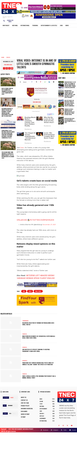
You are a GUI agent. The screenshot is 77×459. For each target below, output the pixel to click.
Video (22, 147)
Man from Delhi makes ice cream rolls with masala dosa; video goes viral (38, 337)
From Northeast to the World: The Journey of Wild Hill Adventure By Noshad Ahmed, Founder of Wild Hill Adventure (70, 84)
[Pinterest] (40, 82)
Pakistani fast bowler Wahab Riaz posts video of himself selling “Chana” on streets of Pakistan (38, 363)
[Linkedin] (49, 82)
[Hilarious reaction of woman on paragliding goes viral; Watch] (11, 323)
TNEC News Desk (8, 64)
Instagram (55, 430)
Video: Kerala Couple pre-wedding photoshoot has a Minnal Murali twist (39, 377)
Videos (8, 57)
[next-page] (62, 128)
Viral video (38, 291)
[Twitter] (9, 68)
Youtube (74, 430)
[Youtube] (12, 68)
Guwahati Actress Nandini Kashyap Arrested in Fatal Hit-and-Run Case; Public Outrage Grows (70, 111)
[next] (16, 397)
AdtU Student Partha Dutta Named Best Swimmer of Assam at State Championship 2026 (7, 91)
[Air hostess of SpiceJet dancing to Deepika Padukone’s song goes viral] (11, 349)
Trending (25, 320)
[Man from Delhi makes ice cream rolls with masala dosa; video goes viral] (11, 336)
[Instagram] (7, 68)
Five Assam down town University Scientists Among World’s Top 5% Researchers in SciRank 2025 (8, 155)
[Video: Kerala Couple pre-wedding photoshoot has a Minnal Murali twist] (11, 376)
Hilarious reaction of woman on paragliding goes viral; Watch (38, 324)
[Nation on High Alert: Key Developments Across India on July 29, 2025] (61, 120)
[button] (8, 21)
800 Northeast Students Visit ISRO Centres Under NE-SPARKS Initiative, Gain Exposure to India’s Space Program (70, 94)
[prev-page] (59, 128)
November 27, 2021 (49, 224)
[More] (54, 82)
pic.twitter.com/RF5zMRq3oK (42, 220)
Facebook (45, 430)
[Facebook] (4, 68)
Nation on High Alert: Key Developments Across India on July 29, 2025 (70, 120)
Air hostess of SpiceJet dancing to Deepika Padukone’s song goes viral (36, 350)
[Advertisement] (38, 41)
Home (2, 57)
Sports (24, 360)
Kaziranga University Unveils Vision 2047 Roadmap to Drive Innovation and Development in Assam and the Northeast (7, 112)
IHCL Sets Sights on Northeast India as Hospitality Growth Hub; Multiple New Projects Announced (69, 103)
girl (24, 291)
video (30, 291)
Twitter (65, 430)
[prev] (13, 397)
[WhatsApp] (45, 82)
